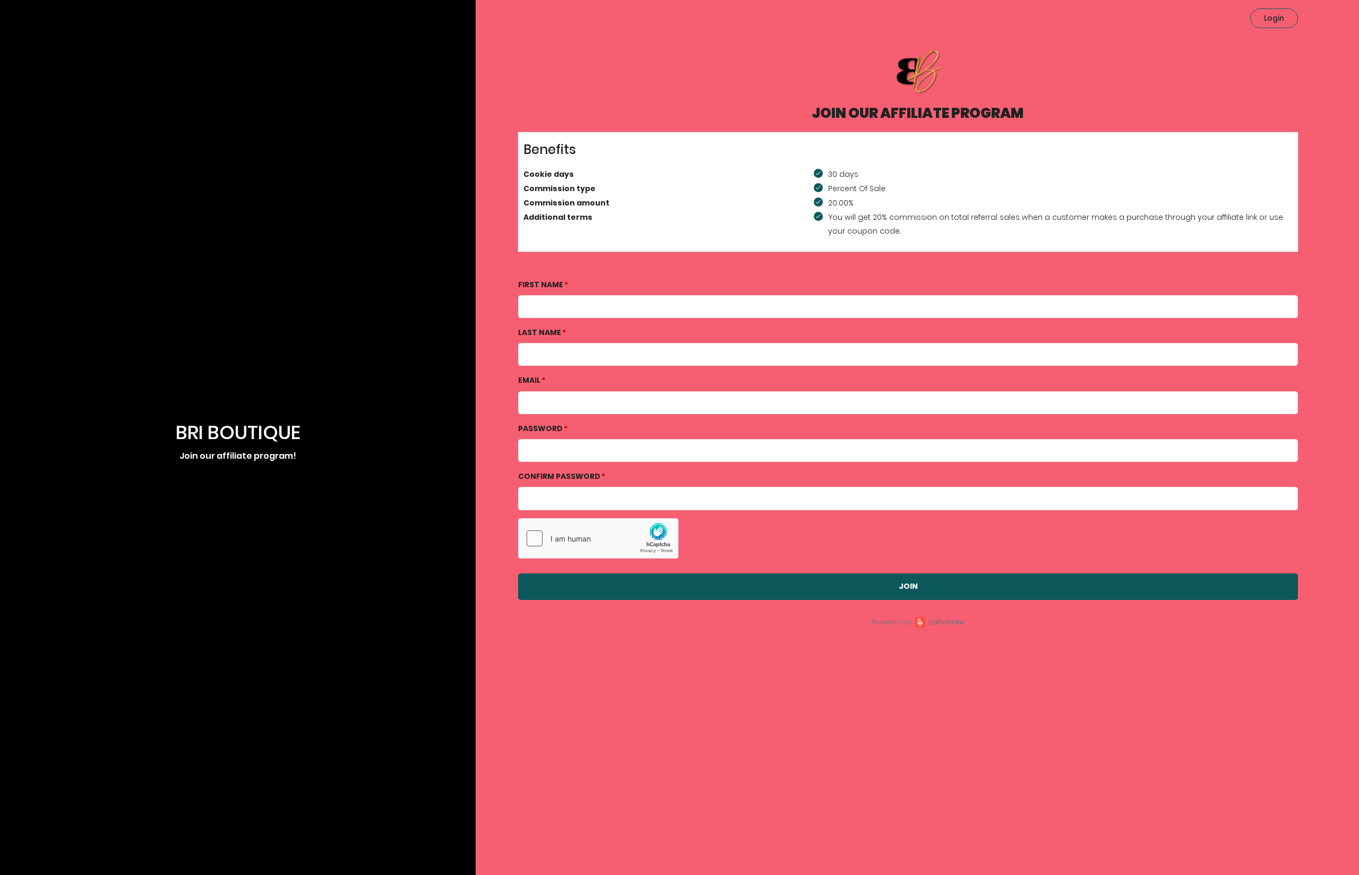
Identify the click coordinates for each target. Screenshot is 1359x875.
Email (529, 380)
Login (1274, 18)
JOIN (908, 586)
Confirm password (559, 476)
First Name (540, 284)
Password (540, 428)
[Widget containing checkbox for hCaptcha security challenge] (598, 538)
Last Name (539, 332)
